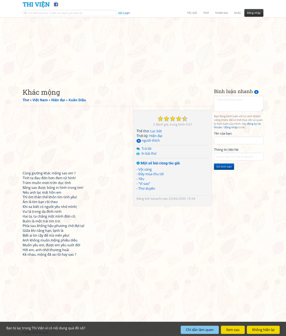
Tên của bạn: (223, 133)
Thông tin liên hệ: (226, 150)
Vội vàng (145, 169)
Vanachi (156, 198)
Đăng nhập (254, 13)
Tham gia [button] (221, 13)
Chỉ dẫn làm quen (200, 329)
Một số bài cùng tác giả (160, 163)
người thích (149, 140)
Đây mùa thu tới (151, 174)
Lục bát (156, 131)
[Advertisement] (143, 49)
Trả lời (146, 148)
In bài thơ (149, 153)
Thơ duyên (146, 188)
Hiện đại (155, 136)
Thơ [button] (206, 13)
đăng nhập (231, 127)
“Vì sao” (144, 183)
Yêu (141, 178)
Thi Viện (36, 4)
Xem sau (233, 329)
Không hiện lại (263, 329)
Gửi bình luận (224, 167)
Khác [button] (237, 13)
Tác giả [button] (192, 13)
